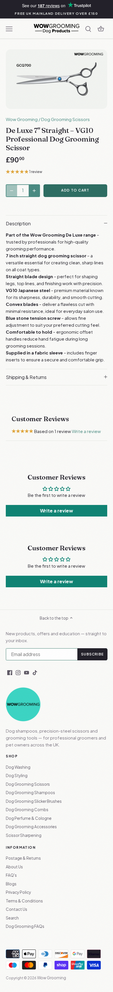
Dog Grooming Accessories (31, 826)
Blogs (11, 883)
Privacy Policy (18, 892)
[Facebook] (9, 672)
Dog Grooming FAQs (25, 926)
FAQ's (11, 875)
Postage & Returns (23, 858)
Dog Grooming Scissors (65, 119)
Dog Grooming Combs (27, 809)
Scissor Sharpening (23, 835)
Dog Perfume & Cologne (29, 818)
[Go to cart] (100, 28)
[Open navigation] (9, 29)
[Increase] (34, 191)
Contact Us (16, 909)
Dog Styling (17, 775)
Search (12, 917)
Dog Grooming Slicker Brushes (34, 801)
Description (18, 223)
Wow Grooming (22, 119)
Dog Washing (18, 767)
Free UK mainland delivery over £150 (56, 13)
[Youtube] (26, 672)
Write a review (86, 431)
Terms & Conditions (24, 900)
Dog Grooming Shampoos (30, 792)
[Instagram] (18, 672)
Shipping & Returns (26, 377)
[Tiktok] (34, 672)
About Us (14, 866)
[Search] (88, 28)
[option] (56, 79)
